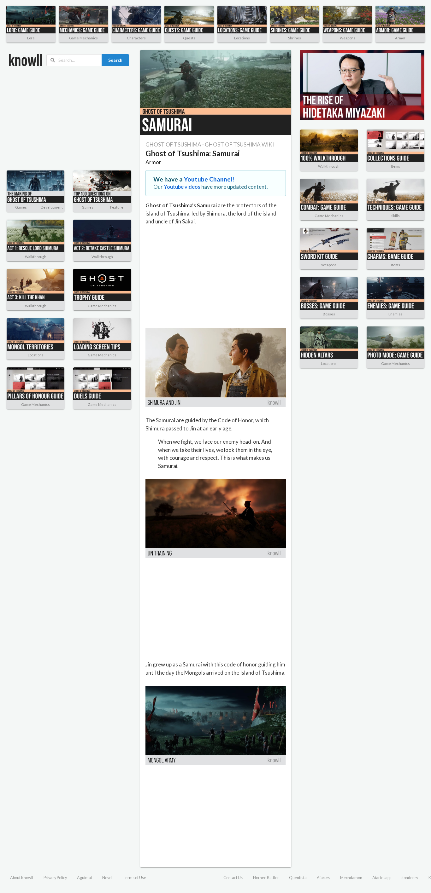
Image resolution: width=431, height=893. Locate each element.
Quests (189, 38)
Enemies (395, 314)
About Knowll (21, 877)
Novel (107, 877)
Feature (116, 207)
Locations (242, 38)
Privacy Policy (55, 877)
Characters (136, 38)
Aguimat (84, 877)
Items (395, 166)
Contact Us (233, 877)
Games (21, 207)
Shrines (294, 38)
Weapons (347, 38)
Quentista (298, 877)
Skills (395, 216)
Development (52, 207)
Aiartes (323, 877)
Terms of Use (134, 877)
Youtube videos (182, 186)
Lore (31, 38)
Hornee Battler (266, 877)
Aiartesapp (381, 877)
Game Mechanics (83, 38)
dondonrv (409, 877)
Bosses (329, 314)
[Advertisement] (69, 118)
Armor (400, 38)
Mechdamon (351, 877)
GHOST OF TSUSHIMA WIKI (239, 144)
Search (115, 60)
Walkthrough (35, 257)
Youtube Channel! (209, 179)
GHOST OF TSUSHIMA (173, 144)
